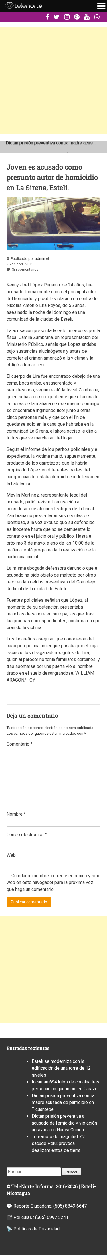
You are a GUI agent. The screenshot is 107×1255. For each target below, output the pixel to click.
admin (40, 258)
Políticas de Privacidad (36, 1229)
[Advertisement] (53, 80)
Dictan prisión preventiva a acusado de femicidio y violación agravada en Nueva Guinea (64, 1122)
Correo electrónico (27, 834)
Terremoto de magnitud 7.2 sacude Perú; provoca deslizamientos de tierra (58, 1143)
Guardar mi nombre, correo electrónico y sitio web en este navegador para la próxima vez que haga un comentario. (53, 882)
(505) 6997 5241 (51, 1217)
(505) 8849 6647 (70, 1206)
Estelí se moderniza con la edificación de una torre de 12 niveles (61, 1068)
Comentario (20, 744)
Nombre (16, 814)
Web (11, 855)
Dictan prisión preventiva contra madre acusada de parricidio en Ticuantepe (63, 1102)
